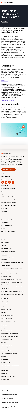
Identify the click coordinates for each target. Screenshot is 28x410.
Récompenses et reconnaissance (10, 365)
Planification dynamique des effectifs (11, 279)
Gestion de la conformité (7, 271)
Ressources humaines (7, 217)
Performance (4, 214)
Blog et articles (5, 379)
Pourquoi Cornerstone (7, 328)
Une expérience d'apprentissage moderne (12, 268)
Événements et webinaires (8, 376)
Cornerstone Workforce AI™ (8, 188)
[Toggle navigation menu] (24, 3)
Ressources (4, 373)
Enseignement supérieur (7, 315)
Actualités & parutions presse (9, 353)
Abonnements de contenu (8, 231)
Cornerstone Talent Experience (9, 333)
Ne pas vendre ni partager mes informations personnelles (14, 406)
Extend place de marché (7, 251)
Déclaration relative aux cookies (10, 402)
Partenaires (4, 359)
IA (1, 191)
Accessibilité (4, 368)
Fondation (4, 348)
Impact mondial (5, 362)
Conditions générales (7, 398)
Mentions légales (6, 391)
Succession (4, 211)
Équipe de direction (6, 331)
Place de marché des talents (9, 205)
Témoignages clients (6, 339)
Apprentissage (5, 222)
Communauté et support (7, 179)
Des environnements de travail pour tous (12, 294)
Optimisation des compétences (9, 200)
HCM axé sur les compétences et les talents (12, 262)
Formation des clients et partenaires (11, 274)
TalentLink (4, 240)
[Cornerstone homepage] (14, 154)
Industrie (3, 312)
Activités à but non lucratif (8, 321)
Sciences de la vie (6, 309)
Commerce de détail (6, 318)
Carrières (3, 356)
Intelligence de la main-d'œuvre (9, 197)
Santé (2, 307)
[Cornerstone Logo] (6, 2)
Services (3, 245)
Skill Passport (5, 242)
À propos (3, 342)
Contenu (3, 228)
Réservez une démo (8, 169)
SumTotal (3, 237)
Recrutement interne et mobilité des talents (12, 291)
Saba (2, 234)
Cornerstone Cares (6, 351)
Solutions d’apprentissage (8, 220)
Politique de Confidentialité (9, 394)
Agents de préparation (7, 194)
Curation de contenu (6, 276)
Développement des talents (8, 202)
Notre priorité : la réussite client (9, 336)
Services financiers (6, 304)
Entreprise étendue (6, 225)
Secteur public (5, 301)
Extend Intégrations (6, 248)
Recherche (5, 21)
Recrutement (4, 208)
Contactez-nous (5, 176)
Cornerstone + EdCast (7, 345)
